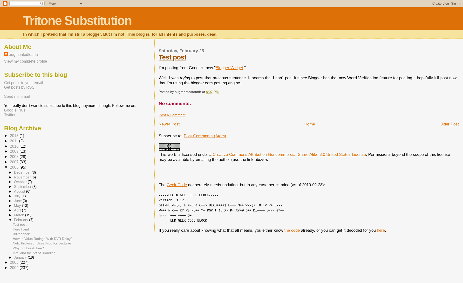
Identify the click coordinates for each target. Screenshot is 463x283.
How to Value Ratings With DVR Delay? (43, 239)
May (18, 206)
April (18, 210)
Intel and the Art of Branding (34, 253)
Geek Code (177, 184)
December (23, 172)
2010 (15, 146)
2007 (15, 162)
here (381, 230)
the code (292, 230)
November (23, 177)
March (19, 215)
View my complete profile (25, 61)
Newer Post (169, 124)
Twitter (9, 114)
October (21, 182)
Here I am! (21, 229)
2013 (15, 136)
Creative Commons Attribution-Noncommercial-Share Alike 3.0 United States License (289, 154)
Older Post (449, 124)
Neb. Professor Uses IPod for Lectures (42, 243)
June (18, 201)
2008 (15, 157)
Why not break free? (28, 248)
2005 (15, 262)
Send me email (17, 96)
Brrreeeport (21, 234)
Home (309, 124)
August (20, 191)
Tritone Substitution (77, 20)
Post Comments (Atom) (205, 135)
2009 (15, 151)
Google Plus (14, 110)
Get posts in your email (23, 82)
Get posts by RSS (19, 87)
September (23, 187)
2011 (14, 141)
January (21, 257)
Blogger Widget (229, 67)
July (17, 196)
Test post (172, 57)
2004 (15, 268)
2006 (15, 167)
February (21, 220)
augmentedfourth (23, 54)
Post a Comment (172, 115)
